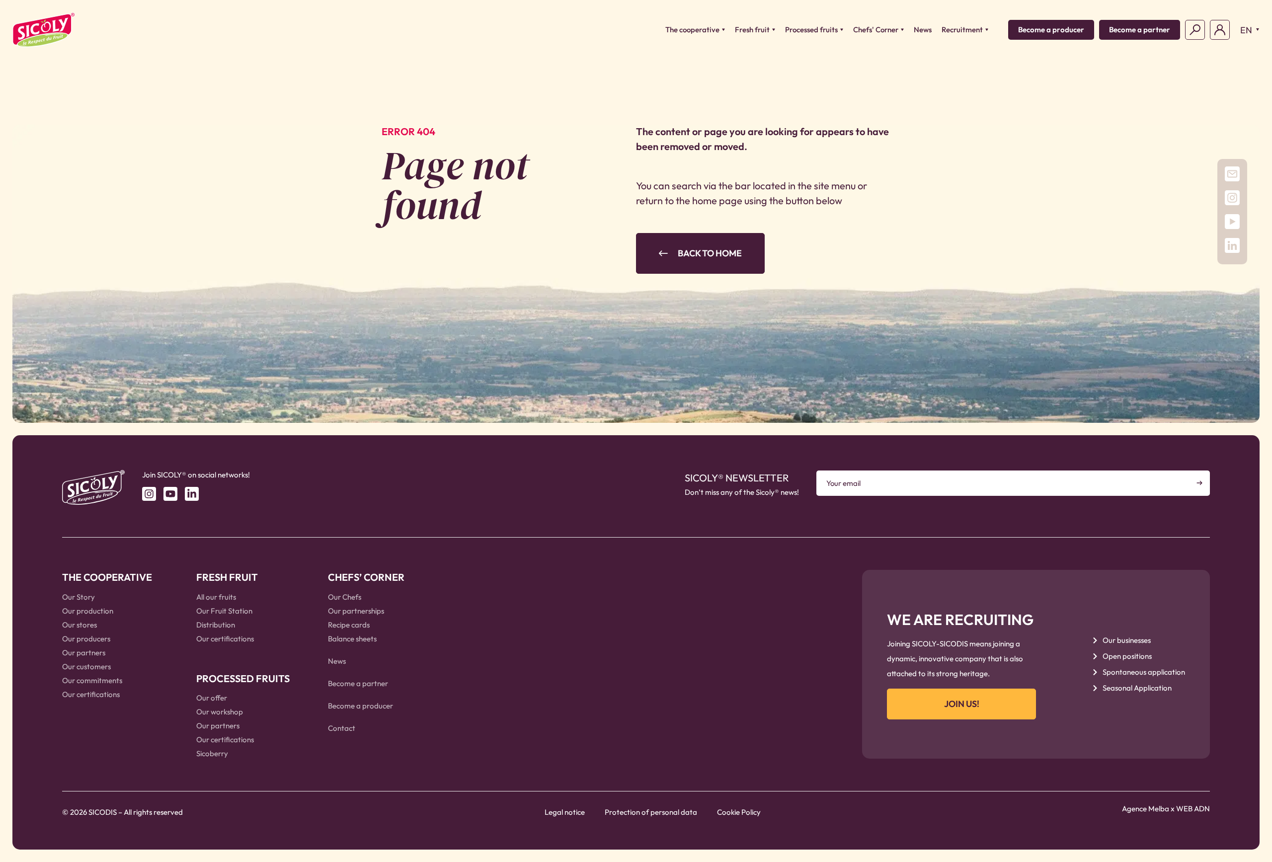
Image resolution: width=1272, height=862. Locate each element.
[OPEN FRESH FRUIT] (773, 30)
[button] (1247, 30)
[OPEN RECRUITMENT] (986, 30)
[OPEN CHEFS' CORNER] (902, 30)
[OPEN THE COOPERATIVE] (723, 30)
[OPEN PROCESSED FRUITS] (841, 30)
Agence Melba (1145, 808)
